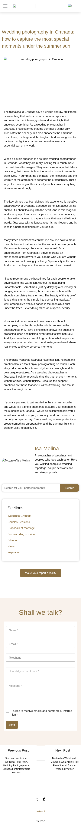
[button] (5, 5)
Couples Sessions (19, 522)
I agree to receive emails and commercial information (42, 712)
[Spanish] (70, 6)
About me (19, 329)
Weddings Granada (19, 515)
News (11, 546)
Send (11, 724)
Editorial (12, 540)
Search (69, 487)
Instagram (52, 342)
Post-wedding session (21, 534)
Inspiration (14, 552)
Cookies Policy (42, 811)
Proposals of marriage (21, 528)
